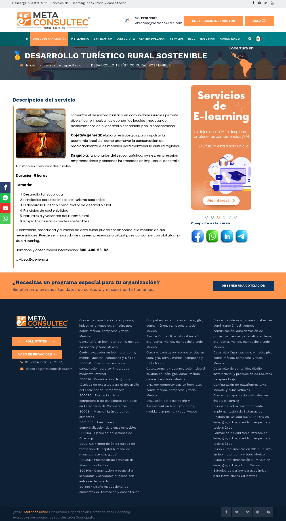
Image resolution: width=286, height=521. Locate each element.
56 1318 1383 (146, 18)
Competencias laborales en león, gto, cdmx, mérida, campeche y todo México (174, 325)
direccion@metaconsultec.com (158, 23)
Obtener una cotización (243, 285)
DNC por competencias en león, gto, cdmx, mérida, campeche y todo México (174, 390)
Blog (192, 38)
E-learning (81, 38)
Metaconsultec (36, 512)
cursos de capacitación (64, 65)
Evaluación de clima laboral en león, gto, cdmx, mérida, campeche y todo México (174, 341)
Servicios (177, 38)
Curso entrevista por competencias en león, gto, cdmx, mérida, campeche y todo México (175, 358)
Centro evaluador (152, 38)
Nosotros (207, 38)
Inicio (30, 65)
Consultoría (125, 38)
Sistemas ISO (103, 38)
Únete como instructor (213, 21)
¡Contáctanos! (229, 38)
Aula (257, 21)
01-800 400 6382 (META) (44, 362)
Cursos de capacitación (49, 38)
